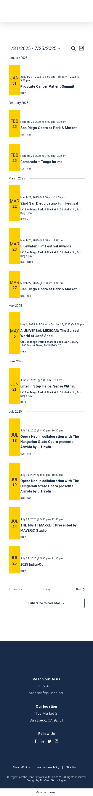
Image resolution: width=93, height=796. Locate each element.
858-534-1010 (46, 686)
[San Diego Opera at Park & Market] (52, 113)
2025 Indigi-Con (32, 564)
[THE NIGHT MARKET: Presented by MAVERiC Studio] (52, 510)
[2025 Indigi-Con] (52, 549)
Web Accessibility (48, 767)
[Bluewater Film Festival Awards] (52, 231)
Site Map (71, 767)
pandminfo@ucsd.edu (46, 693)
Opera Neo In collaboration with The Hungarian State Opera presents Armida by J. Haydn (49, 441)
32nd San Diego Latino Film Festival (49, 203)
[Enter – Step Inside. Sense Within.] (52, 371)
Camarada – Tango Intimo (41, 162)
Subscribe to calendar (44, 603)
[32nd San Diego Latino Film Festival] (52, 188)
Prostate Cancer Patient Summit (47, 86)
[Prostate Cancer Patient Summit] (52, 68)
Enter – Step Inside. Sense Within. (47, 386)
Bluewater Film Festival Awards (45, 246)
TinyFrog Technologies (53, 780)
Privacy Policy (21, 767)
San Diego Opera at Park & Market (48, 128)
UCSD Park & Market (25, 11)
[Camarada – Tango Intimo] (52, 147)
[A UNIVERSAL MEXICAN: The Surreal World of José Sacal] (52, 315)
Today (46, 589)
